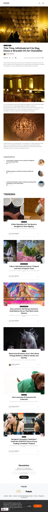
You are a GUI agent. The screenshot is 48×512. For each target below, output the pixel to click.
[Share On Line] (15, 58)
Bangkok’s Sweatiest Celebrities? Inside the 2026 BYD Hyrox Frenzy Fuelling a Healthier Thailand (24, 441)
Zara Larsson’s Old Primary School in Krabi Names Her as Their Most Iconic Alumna (24, 311)
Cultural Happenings (24, 306)
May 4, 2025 (13, 365)
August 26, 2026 (14, 321)
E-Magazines (41, 496)
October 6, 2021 (14, 407)
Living (10, 45)
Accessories (24, 394)
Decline (29, 505)
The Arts (35, 496)
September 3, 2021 (10, 163)
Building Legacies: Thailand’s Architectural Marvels (19, 171)
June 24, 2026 (13, 277)
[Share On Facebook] (13, 58)
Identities (6, 496)
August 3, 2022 (10, 172)
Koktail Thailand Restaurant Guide (25, 496)
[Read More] (38, 234)
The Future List (24, 497)
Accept (37, 505)
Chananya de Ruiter (15, 406)
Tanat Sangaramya (15, 233)
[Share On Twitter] (10, 58)
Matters (10, 496)
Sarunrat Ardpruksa (10, 53)
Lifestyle (5, 45)
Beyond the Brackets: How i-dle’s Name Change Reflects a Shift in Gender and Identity (24, 356)
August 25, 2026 (14, 234)
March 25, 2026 (14, 452)
